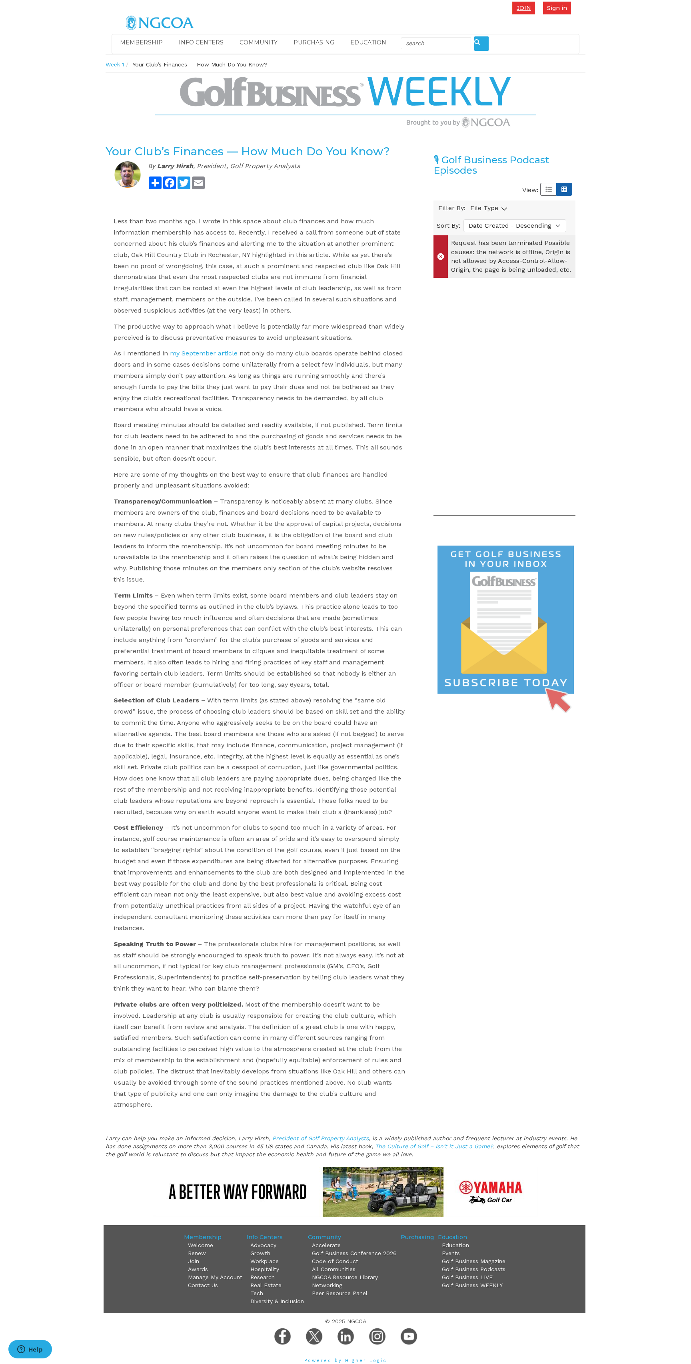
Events (451, 1253)
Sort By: (448, 225)
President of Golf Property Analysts (320, 1138)
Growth (260, 1253)
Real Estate (266, 1285)
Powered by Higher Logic (345, 1360)
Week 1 (115, 64)
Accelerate (326, 1245)
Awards (198, 1269)
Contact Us (203, 1285)
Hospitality (264, 1269)
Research (262, 1277)
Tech (256, 1293)
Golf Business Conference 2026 (354, 1253)
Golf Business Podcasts (473, 1269)
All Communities (333, 1269)
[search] (481, 43)
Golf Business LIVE (467, 1277)
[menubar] (525, 7)
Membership (141, 42)
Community (259, 42)
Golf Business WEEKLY (472, 1285)
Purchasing (314, 42)
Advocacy (263, 1245)
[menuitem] (525, 7)
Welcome (200, 1245)
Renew (197, 1253)
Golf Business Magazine (473, 1261)
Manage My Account (215, 1277)
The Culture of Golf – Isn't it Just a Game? (434, 1146)
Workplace (264, 1261)
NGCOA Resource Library (345, 1277)
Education (368, 42)
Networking (327, 1285)
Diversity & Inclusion (277, 1301)
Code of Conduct (335, 1261)
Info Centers (201, 42)
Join (524, 8)
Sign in (557, 8)
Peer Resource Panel (339, 1293)
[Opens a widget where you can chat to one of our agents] (30, 1350)
